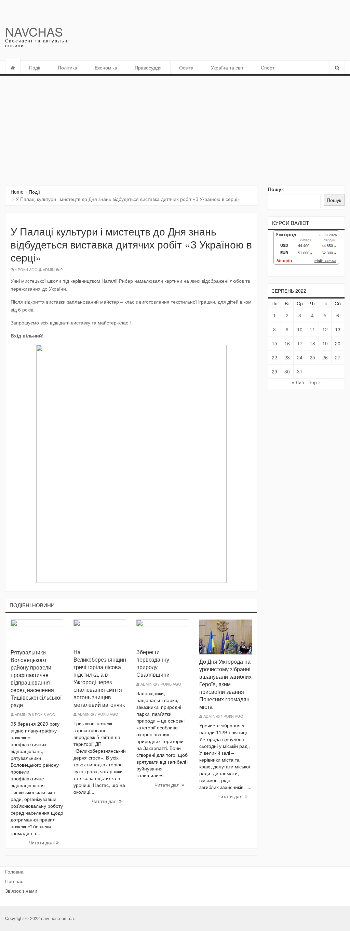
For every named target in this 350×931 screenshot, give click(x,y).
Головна (14, 871)
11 (312, 329)
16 (287, 343)
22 (274, 357)
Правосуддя (148, 67)
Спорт (267, 67)
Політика (67, 67)
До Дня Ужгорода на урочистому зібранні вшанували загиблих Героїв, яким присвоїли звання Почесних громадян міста (225, 684)
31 (299, 371)
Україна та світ (227, 67)
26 (325, 357)
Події (34, 67)
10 (299, 329)
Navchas (34, 31)
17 (299, 343)
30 (287, 371)
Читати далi (42, 842)
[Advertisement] (175, 127)
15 (274, 343)
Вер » (314, 382)
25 (312, 357)
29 (274, 371)
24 (299, 357)
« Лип (298, 382)
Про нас (14, 881)
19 (325, 343)
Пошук (276, 189)
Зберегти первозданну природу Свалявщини (153, 663)
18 (312, 343)
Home (17, 191)
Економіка (106, 67)
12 (325, 329)
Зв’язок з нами (21, 890)
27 (337, 357)
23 (287, 357)
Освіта (186, 67)
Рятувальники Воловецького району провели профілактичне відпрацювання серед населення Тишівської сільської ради (36, 678)
